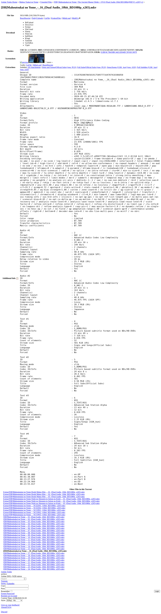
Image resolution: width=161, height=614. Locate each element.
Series (3, 583)
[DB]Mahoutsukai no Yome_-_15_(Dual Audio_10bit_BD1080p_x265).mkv (34, 549)
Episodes (10, 583)
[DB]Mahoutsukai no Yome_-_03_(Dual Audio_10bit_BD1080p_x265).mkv (34, 521)
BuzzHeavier (25, 18)
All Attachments (34, 67)
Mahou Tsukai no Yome (28, 2)
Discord (4, 612)
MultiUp (75, 18)
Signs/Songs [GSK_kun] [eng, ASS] (121, 67)
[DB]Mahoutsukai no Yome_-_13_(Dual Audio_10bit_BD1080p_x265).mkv (34, 544)
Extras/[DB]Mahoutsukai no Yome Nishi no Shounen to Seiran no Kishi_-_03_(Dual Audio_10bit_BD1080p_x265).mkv (51, 503)
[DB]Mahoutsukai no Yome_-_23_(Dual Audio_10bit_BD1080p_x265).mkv (34, 567)
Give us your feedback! (10, 605)
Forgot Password (7, 593)
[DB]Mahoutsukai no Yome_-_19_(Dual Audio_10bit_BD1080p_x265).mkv (34, 558)
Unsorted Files (46, 2)
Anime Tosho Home (9, 2)
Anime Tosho (6, 572)
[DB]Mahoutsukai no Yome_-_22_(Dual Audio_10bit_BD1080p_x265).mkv (34, 565)
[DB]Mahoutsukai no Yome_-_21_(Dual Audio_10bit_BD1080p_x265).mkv (34, 562)
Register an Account (9, 596)
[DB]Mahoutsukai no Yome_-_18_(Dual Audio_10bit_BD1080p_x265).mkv (34, 555)
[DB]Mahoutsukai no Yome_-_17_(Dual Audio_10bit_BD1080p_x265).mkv (34, 553)
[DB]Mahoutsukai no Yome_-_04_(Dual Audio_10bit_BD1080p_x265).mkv (34, 524)
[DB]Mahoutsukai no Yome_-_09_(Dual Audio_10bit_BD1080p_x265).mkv (34, 535)
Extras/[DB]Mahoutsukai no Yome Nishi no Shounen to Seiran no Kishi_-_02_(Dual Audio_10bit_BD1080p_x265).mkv (51, 501)
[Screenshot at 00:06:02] (36, 62)
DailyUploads (37, 18)
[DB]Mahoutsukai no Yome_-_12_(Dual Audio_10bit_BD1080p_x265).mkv (34, 542)
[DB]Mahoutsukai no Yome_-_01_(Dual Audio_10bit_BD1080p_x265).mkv (34, 517)
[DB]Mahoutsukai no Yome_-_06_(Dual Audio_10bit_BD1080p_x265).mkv (34, 528)
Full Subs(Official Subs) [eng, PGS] (91, 67)
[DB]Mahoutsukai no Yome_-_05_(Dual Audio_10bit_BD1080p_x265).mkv (34, 526)
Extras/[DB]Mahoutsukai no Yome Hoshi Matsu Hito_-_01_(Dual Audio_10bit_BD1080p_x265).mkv (44, 492)
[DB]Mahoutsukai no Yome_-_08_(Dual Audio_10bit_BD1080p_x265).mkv (34, 533)
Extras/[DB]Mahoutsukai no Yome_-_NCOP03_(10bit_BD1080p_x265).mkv (34, 515)
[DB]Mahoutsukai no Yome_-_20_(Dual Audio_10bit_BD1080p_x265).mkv (34, 560)
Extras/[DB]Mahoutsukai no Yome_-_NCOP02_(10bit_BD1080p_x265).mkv (34, 512)
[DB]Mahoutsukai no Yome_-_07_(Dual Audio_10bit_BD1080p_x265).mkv (34, 531)
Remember (5, 591)
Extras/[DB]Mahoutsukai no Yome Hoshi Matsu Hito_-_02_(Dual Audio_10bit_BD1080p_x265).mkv (44, 494)
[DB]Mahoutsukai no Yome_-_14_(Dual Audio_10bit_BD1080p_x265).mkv (34, 546)
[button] (46, 62)
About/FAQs (6, 607)
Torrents (4, 581)
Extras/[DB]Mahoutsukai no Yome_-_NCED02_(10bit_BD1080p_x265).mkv (34, 508)
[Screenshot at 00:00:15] (24, 62)
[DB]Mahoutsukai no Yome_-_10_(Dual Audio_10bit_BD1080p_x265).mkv (34, 537)
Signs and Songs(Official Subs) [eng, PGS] (59, 67)
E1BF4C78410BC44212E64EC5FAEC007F (119, 52)
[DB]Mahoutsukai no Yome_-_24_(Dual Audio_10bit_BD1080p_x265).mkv (34, 569)
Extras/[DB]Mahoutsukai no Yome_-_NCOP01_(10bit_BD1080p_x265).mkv (34, 510)
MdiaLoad (66, 18)
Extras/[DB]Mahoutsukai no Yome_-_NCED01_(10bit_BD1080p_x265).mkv (34, 506)
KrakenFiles (56, 18)
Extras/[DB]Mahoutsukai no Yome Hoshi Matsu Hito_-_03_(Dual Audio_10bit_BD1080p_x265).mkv (44, 497)
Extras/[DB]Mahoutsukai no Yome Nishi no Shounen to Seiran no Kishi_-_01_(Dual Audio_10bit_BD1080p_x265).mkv (51, 499)
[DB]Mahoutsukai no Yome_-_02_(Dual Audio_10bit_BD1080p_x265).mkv (34, 519)
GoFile (47, 18)
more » (50, 62)
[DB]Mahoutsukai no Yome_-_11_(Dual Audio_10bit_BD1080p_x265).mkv (33, 540)
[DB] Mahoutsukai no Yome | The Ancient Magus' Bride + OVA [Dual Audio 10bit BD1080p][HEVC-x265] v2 (98, 2)
